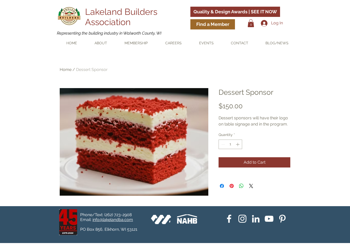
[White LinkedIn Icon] (255, 218)
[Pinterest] (282, 218)
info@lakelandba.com (112, 219)
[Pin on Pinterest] (232, 186)
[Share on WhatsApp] (241, 186)
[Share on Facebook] (222, 186)
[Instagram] (242, 218)
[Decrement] (222, 144)
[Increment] (238, 144)
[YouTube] (269, 218)
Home (65, 69)
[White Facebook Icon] (229, 218)
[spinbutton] (230, 144)
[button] (251, 23)
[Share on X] (251, 186)
